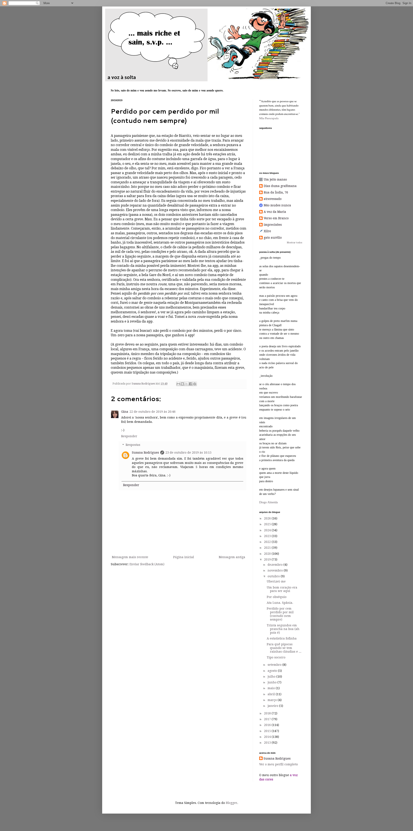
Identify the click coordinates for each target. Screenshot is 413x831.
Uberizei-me (276, 581)
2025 (268, 524)
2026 (268, 518)
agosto (273, 670)
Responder (129, 436)
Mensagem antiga (232, 557)
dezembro (276, 564)
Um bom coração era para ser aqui (282, 589)
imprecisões (273, 224)
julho (272, 676)
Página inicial (183, 557)
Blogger (231, 803)
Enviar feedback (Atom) (146, 564)
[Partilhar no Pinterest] (195, 384)
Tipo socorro (276, 657)
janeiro (273, 705)
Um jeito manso (275, 179)
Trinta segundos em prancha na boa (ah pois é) (283, 629)
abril (272, 694)
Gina (124, 411)
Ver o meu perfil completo (278, 764)
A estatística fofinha (282, 638)
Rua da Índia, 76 (276, 192)
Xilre (267, 231)
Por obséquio (277, 597)
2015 (268, 731)
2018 (268, 713)
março (273, 700)
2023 (268, 536)
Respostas (133, 445)
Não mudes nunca (277, 205)
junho (272, 682)
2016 (268, 725)
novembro (276, 570)
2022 (268, 542)
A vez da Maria (275, 211)
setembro (275, 664)
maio (272, 688)
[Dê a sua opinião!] (182, 384)
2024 (268, 530)
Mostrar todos (294, 242)
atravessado (273, 199)
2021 (268, 547)
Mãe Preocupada (269, 118)
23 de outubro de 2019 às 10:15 (188, 452)
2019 (268, 559)
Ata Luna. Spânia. (280, 602)
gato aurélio (273, 237)
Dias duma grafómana (280, 186)
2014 (268, 736)
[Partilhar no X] (186, 384)
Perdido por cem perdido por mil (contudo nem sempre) (280, 614)
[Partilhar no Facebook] (190, 384)
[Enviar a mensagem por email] (178, 384)
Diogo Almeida (268, 502)
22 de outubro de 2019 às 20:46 (152, 411)
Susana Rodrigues (145, 452)
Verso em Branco (276, 218)
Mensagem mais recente (130, 557)
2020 (268, 553)
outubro (274, 576)
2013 (268, 742)
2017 (268, 719)
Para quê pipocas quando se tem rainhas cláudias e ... (284, 648)
